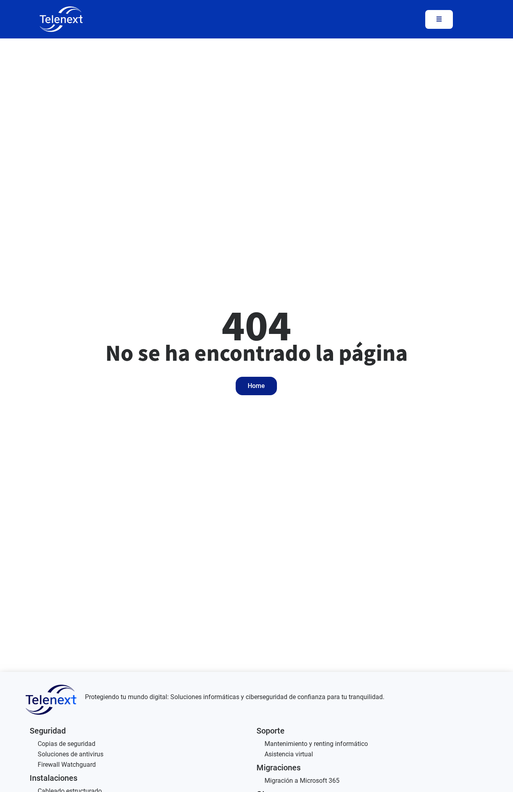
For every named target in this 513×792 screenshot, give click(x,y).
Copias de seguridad (66, 744)
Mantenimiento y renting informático (316, 744)
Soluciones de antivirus (70, 754)
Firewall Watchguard (67, 764)
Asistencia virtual (289, 754)
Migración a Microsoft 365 (302, 780)
